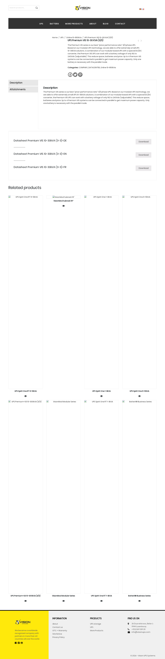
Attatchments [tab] (18, 89)
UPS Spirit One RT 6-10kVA (141, 42)
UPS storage (95, 624)
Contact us (57, 627)
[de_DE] (140, 9)
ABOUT (92, 23)
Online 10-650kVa (108, 67)
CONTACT (120, 23)
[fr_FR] (143, 9)
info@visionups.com (141, 632)
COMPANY (83, 67)
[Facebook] (70, 74)
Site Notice (57, 634)
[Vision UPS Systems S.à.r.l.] (82, 7)
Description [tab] (16, 82)
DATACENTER (94, 67)
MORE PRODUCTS (74, 23)
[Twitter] (75, 74)
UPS (41, 23)
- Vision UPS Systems (146, 655)
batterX (54, 23)
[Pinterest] (80, 74)
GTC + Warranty (59, 630)
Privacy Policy (58, 637)
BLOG (105, 23)
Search (36, 7)
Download (144, 141)
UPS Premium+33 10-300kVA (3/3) (138, 42)
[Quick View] (25, 396)
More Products (96, 630)
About (55, 624)
